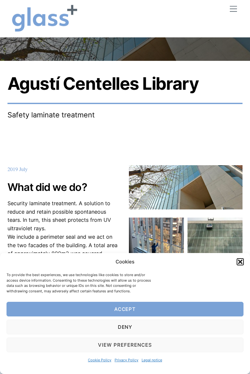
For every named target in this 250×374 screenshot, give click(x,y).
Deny (125, 327)
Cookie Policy (99, 360)
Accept (125, 309)
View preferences (125, 345)
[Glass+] (44, 28)
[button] (240, 262)
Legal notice (152, 360)
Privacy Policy (126, 360)
